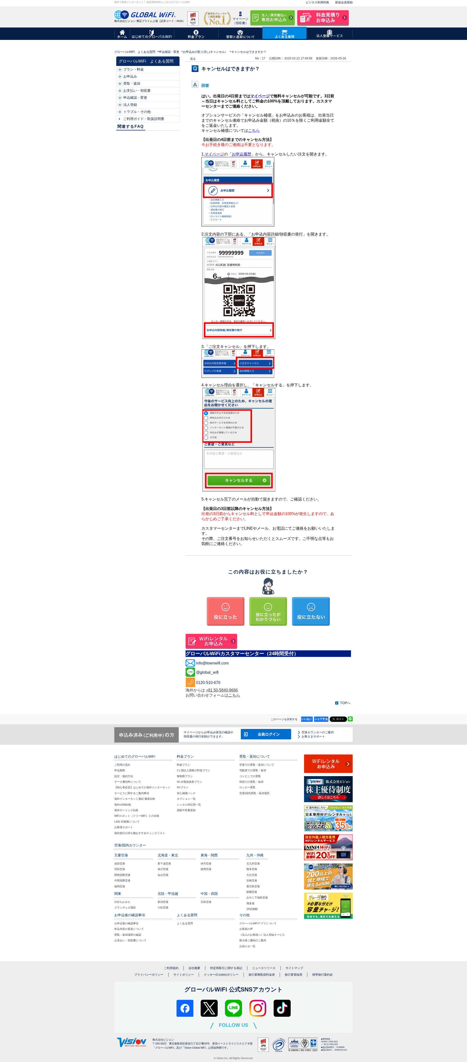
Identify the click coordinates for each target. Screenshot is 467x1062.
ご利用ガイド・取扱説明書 (143, 119)
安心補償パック (186, 793)
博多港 (250, 903)
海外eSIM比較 (122, 804)
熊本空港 (251, 869)
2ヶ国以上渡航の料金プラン (193, 770)
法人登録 (130, 105)
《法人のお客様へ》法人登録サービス (262, 934)
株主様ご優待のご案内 (252, 940)
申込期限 (119, 770)
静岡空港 (206, 869)
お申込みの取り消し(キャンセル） (205, 52)
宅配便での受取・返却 (252, 770)
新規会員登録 (344, 2)
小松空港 (163, 907)
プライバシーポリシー (148, 974)
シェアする (321, 718)
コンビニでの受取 (250, 776)
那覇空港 (251, 891)
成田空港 (119, 863)
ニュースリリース (264, 968)
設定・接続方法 (123, 776)
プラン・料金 (133, 69)
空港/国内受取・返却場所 (254, 793)
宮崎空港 (251, 880)
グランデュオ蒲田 (125, 907)
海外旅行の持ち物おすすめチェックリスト (139, 833)
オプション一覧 (186, 798)
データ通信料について (127, 781)
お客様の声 (246, 928)
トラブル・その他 (137, 112)
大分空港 (251, 874)
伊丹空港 (206, 863)
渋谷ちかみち (122, 901)
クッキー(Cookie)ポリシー (221, 974)
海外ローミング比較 (126, 810)
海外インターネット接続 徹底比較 (134, 798)
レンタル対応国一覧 (189, 804)
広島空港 (206, 901)
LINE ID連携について (127, 821)
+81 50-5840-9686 (222, 690)
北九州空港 (253, 863)
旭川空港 (163, 869)
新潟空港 (163, 901)
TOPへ (345, 703)
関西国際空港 (122, 874)
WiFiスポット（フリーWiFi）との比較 (136, 815)
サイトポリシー (183, 974)
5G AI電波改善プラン (189, 781)
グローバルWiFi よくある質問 (134, 52)
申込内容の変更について (129, 928)
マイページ (260, 96)
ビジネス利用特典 (317, 2)
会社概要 (194, 968)
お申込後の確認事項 (126, 923)
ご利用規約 (171, 968)
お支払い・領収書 (137, 90)
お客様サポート (123, 827)
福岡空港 (119, 886)
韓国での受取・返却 (251, 781)
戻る (193, 59)
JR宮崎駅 (252, 909)
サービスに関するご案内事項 (131, 793)
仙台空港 (163, 874)
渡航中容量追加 (186, 810)
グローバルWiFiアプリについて (258, 923)
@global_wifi (207, 672)
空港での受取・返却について (256, 764)
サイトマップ (294, 968)
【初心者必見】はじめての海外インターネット (142, 787)
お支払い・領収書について (130, 940)
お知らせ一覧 (247, 946)
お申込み (130, 76)
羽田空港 (119, 869)
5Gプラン (183, 787)
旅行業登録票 (293, 974)
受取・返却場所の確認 (127, 934)
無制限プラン (185, 776)
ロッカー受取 (247, 787)
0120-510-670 (208, 683)
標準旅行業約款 (322, 974)
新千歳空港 (164, 863)
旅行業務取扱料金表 (262, 974)
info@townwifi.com (212, 663)
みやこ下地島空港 (257, 897)
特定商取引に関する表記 (226, 968)
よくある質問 (185, 923)
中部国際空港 (122, 880)
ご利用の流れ (122, 764)
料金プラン (183, 764)
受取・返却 (131, 83)
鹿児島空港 (253, 886)
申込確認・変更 (169, 52)
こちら (234, 695)
